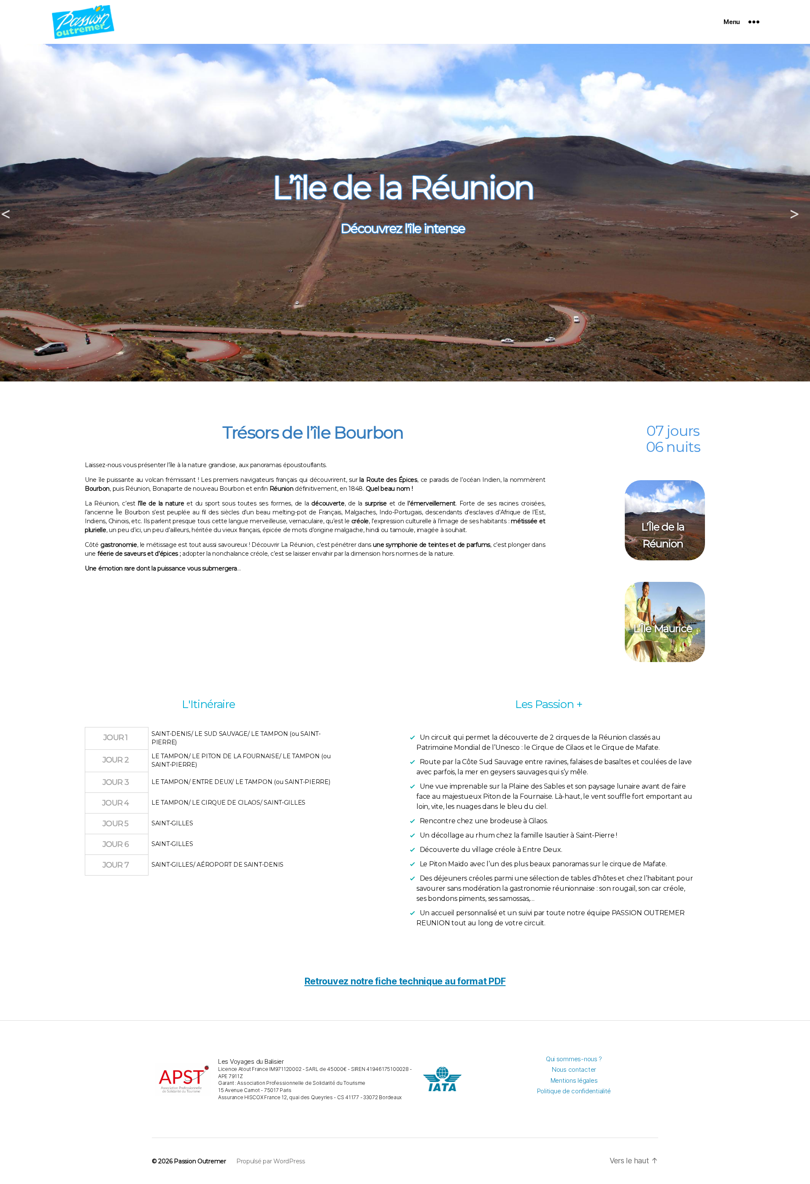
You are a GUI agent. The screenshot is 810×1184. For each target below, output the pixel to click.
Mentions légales (574, 1080)
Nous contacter (574, 1069)
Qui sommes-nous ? (574, 1059)
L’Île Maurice (663, 628)
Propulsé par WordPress (270, 1161)
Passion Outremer (200, 1161)
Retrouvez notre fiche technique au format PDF (405, 981)
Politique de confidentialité (574, 1091)
